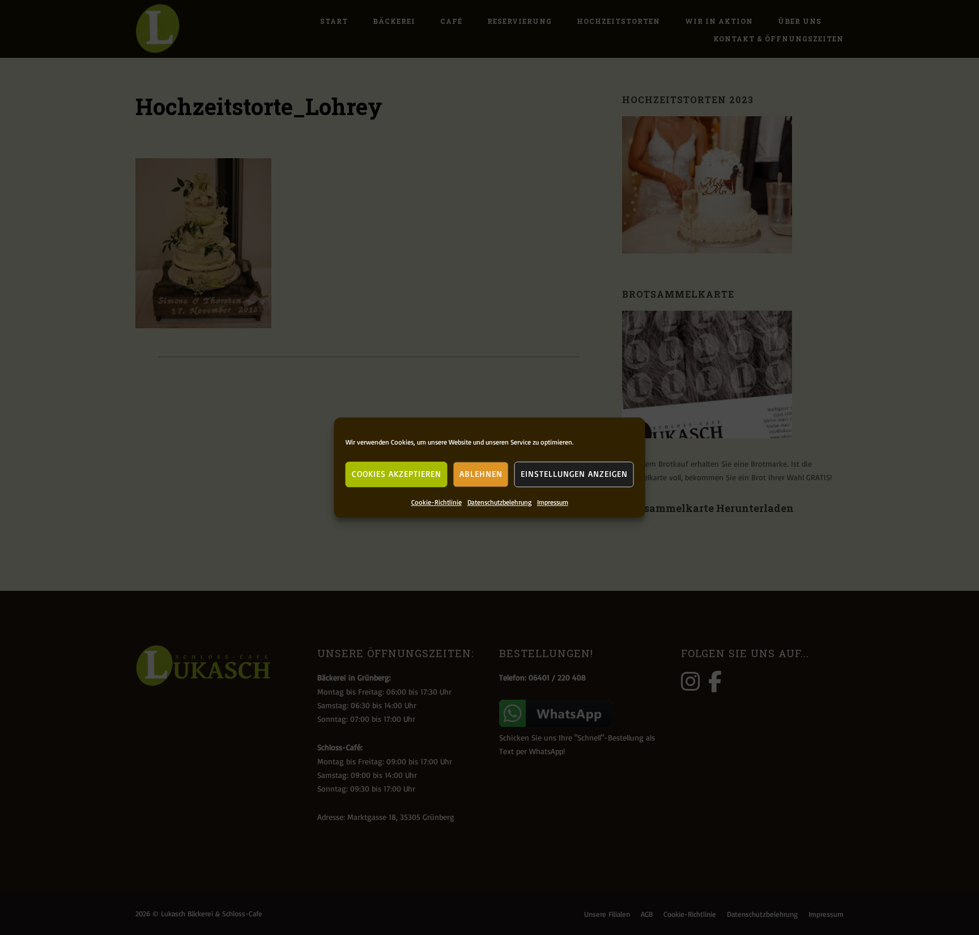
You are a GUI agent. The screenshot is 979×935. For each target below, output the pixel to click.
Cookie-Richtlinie (436, 502)
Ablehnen (481, 473)
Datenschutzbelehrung (499, 502)
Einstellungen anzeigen (574, 473)
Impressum (552, 502)
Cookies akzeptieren (396, 473)
